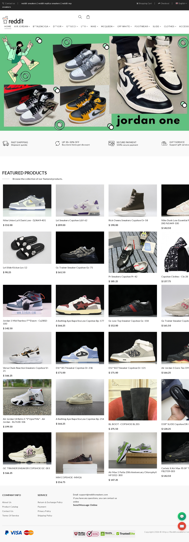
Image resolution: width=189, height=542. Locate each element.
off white (123, 26)
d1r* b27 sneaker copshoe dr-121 (127, 367)
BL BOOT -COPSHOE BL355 (124, 424)
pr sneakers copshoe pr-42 (123, 276)
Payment (42, 506)
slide (156, 26)
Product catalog (10, 506)
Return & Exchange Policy (50, 502)
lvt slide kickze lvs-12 (15, 267)
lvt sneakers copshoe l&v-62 (71, 220)
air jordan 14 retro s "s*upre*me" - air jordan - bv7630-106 (24, 420)
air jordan (21, 26)
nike (93, 26)
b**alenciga (40, 26)
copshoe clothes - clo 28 (174, 276)
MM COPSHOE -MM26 (69, 477)
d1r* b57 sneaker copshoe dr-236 (74, 367)
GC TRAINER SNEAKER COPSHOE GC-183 (26, 468)
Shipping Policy (45, 515)
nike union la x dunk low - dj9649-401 (24, 220)
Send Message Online (85, 504)
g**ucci (71, 26)
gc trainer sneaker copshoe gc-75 (74, 267)
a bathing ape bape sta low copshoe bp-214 (80, 418)
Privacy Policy (44, 511)
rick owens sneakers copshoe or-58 (128, 220)
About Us (6, 502)
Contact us (10, 3)
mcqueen (107, 26)
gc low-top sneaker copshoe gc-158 (129, 320)
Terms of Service (10, 515)
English (182, 3)
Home (7, 26)
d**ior (57, 26)
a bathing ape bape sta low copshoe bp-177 (80, 320)
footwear (141, 26)
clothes (169, 26)
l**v (83, 26)
